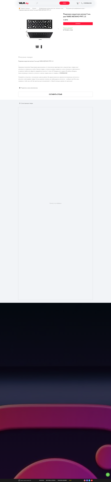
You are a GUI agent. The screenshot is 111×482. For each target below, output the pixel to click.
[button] (55, 94)
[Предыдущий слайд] (20, 29)
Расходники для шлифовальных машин (75, 8)
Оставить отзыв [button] (68, 30)
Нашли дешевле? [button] (68, 28)
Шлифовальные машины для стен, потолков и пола (51, 8)
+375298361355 (63, 73)
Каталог (34, 8)
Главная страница (25, 8)
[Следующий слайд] (58, 29)
